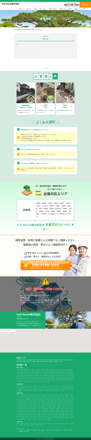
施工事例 (70, 8)
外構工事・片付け (62, 8)
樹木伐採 (35, 8)
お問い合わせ (26, 431)
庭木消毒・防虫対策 (52, 8)
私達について (21, 8)
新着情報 (76, 8)
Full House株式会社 (44, 438)
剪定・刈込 (29, 8)
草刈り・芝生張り (43, 8)
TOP (18, 430)
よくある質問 (82, 8)
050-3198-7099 (71, 5)
